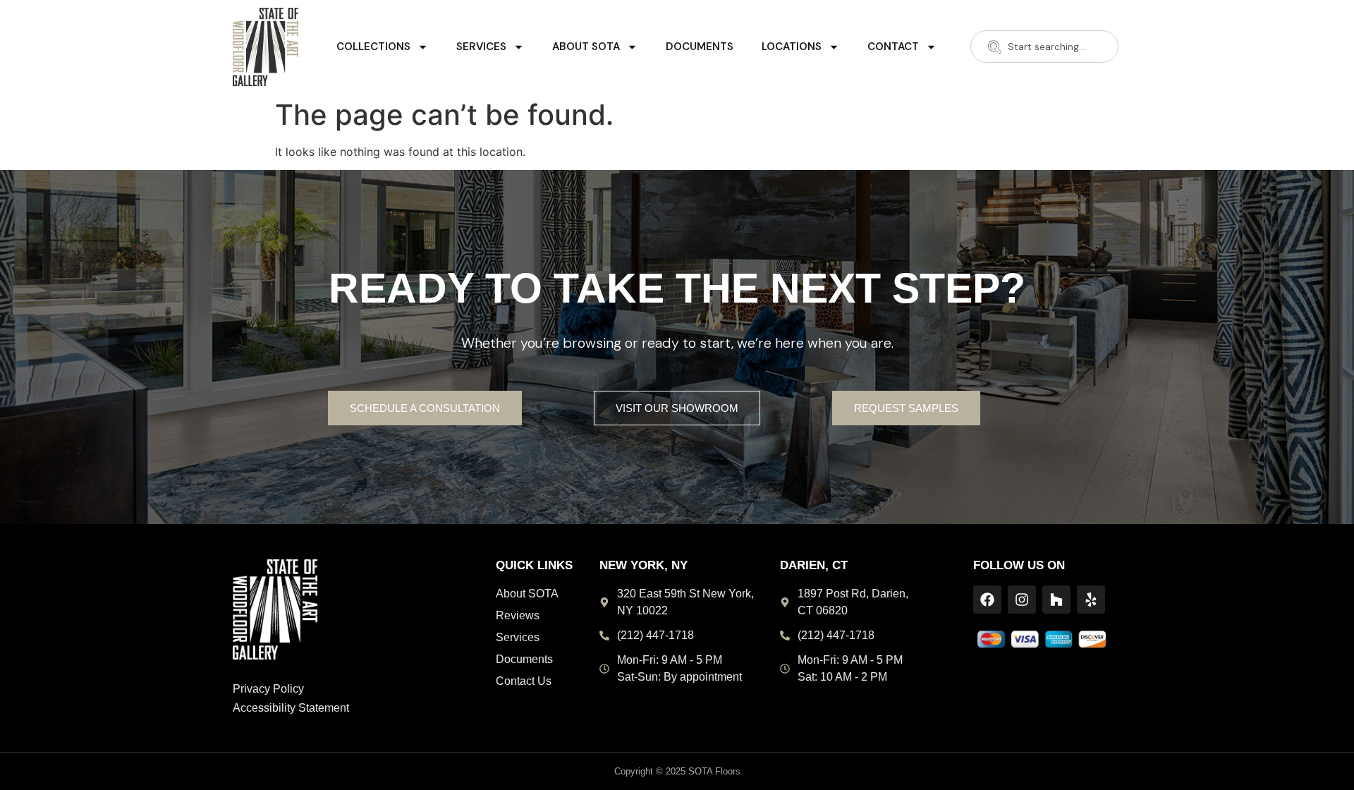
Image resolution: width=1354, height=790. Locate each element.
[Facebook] (987, 599)
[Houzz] (1056, 599)
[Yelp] (1091, 599)
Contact (893, 47)
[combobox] (1044, 46)
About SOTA (586, 47)
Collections (373, 47)
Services (481, 47)
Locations (792, 47)
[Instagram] (1022, 599)
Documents (699, 47)
